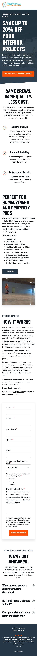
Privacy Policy (18, 651)
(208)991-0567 (18, 392)
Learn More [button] (10, 271)
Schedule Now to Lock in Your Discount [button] (18, 74)
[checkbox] (18, 482)
